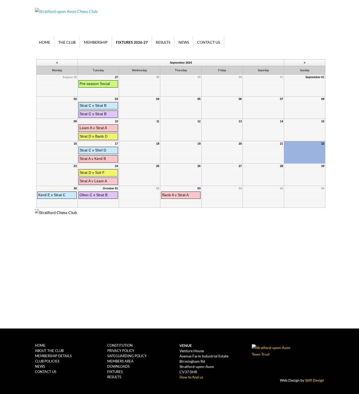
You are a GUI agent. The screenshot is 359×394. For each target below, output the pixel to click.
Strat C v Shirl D (93, 150)
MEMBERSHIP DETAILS (53, 356)
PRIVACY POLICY (120, 350)
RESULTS (163, 42)
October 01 (110, 188)
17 (116, 143)
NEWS (183, 42)
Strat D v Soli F (92, 172)
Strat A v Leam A (93, 181)
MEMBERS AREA (120, 361)
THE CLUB (67, 42)
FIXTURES (115, 372)
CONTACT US (208, 42)
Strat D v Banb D (93, 136)
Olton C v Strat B (93, 195)
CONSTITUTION (120, 345)
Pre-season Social (95, 84)
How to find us (191, 377)
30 (75, 188)
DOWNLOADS (118, 366)
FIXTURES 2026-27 (132, 42)
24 (116, 166)
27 (116, 77)
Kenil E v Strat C (51, 195)
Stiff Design (314, 380)
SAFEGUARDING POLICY (127, 356)
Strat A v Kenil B (93, 158)
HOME (44, 42)
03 (116, 98)
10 (116, 121)
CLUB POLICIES (47, 361)
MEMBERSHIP (96, 42)
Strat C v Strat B (93, 105)
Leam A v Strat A (93, 128)
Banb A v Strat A (175, 195)
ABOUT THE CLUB (49, 350)
